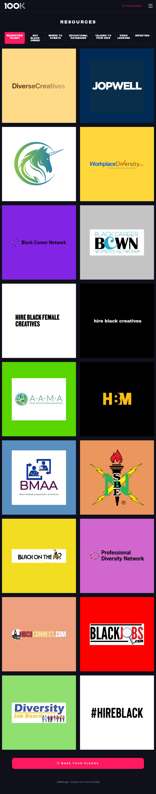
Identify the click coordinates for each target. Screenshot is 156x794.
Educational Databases (78, 36)
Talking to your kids (103, 36)
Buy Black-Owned (35, 38)
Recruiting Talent (14, 36)
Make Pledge (134, 5)
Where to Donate (55, 36)
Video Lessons (123, 36)
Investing (142, 35)
